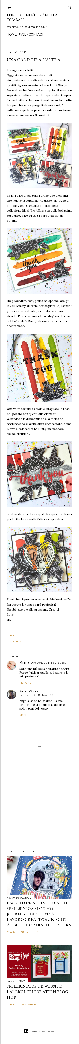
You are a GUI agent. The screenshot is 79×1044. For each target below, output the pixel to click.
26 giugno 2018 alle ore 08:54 (39, 694)
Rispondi (25, 682)
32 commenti (29, 932)
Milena (24, 662)
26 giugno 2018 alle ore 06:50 (49, 662)
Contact (36, 34)
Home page (16, 34)
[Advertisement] (39, 813)
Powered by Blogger (43, 1030)
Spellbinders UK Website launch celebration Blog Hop (37, 991)
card (21, 641)
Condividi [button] (12, 635)
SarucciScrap (28, 691)
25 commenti (29, 1004)
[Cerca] (69, 7)
